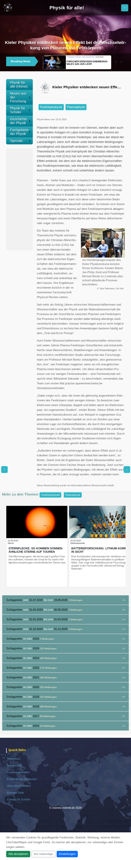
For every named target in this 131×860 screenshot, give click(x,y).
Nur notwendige (43, 854)
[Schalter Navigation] (124, 7)
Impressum (13, 758)
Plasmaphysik (76, 107)
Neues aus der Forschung (18, 97)
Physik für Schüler (17, 110)
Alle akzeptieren (18, 854)
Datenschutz (14, 765)
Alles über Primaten (19, 785)
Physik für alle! (66, 7)
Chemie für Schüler (18, 799)
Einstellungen (67, 854)
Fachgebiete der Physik (19, 132)
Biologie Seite (15, 792)
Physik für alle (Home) (19, 84)
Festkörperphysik (51, 107)
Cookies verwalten (18, 772)
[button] (115, 61)
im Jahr (30, 638)
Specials (16, 141)
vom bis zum (44, 600)
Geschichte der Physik (18, 121)
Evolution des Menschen (22, 779)
